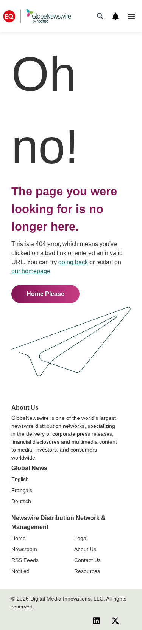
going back (73, 262)
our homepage (30, 271)
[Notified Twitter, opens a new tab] (115, 620)
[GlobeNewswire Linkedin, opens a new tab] (96, 620)
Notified (20, 571)
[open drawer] (131, 16)
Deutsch (21, 501)
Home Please (45, 294)
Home (18, 538)
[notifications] (115, 16)
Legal (80, 538)
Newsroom (24, 549)
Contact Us (87, 560)
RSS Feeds (25, 560)
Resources (87, 571)
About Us (85, 549)
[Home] (37, 16)
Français (21, 490)
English (20, 479)
